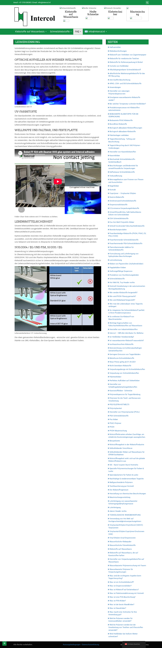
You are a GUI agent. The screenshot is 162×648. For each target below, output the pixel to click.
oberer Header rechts (118, 511)
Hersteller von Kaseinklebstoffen (123, 152)
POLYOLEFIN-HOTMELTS (119, 404)
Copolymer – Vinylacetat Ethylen (123, 193)
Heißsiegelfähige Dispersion (121, 271)
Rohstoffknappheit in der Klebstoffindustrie (127, 444)
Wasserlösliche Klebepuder (120, 542)
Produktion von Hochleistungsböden (124, 275)
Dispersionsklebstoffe (118, 205)
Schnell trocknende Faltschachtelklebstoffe (127, 226)
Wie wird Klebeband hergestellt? (122, 300)
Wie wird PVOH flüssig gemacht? (123, 296)
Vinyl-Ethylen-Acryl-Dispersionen (123, 538)
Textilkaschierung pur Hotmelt (122, 486)
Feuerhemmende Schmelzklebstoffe (124, 240)
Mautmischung (137, 13)
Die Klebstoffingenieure (119, 490)
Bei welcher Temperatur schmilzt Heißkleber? (128, 104)
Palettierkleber (115, 377)
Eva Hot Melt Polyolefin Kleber (122, 222)
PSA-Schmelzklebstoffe (119, 416)
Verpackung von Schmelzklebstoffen (124, 373)
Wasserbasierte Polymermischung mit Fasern (128, 565)
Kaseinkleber (115, 156)
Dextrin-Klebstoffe (117, 197)
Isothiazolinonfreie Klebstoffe (121, 344)
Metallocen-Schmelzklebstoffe (122, 358)
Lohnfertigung (115, 507)
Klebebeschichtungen (118, 51)
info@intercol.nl (44, 2)
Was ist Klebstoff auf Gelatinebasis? (124, 590)
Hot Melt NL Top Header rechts (122, 282)
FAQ (77, 31)
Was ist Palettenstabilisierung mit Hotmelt (127, 593)
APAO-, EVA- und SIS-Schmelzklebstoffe (125, 83)
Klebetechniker (115, 13)
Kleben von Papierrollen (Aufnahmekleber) (126, 264)
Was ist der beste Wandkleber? (122, 604)
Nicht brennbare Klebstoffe (120, 366)
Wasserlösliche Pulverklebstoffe (123, 545)
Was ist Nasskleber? (118, 608)
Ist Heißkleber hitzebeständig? (122, 337)
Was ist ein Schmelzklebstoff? (122, 582)
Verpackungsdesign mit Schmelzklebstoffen (127, 369)
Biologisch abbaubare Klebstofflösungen (126, 128)
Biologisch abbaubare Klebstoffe (123, 131)
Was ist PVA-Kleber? (118, 601)
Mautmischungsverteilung (120, 497)
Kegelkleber (114, 186)
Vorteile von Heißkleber (119, 66)
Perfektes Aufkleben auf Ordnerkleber (125, 381)
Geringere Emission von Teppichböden (125, 354)
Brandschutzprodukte (118, 230)
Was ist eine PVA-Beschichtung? (122, 597)
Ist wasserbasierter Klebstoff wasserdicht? (127, 340)
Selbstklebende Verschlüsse (121, 448)
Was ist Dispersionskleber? (121, 586)
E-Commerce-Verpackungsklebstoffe (124, 208)
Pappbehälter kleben (118, 267)
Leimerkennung (116, 260)
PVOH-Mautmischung (118, 431)
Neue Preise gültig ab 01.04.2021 (123, 362)
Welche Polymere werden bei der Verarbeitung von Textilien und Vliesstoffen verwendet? (125, 627)
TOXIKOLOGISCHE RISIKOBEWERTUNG (125, 515)
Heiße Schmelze (93, 13)
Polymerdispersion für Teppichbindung (125, 394)
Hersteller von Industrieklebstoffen (124, 329)
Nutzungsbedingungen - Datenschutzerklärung (81, 644)
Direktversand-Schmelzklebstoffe (123, 201)
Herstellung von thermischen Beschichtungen (128, 494)
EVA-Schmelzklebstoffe (119, 218)
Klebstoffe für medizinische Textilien (124, 58)
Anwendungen (115, 87)
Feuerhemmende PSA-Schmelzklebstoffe (126, 243)
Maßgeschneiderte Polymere (121, 482)
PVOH (112, 427)
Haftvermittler (115, 47)
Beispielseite (115, 441)
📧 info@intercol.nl (95, 31)
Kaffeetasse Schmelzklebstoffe (122, 172)
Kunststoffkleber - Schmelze (121, 391)
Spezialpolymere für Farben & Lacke (124, 475)
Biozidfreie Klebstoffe (118, 124)
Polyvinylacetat (116, 408)
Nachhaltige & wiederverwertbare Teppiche (127, 479)
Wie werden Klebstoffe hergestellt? (123, 292)
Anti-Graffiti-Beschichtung (120, 80)
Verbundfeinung (116, 176)
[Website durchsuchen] (147, 3)
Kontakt (113, 190)
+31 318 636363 (25, 2)
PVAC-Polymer (115, 423)
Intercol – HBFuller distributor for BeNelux (126, 333)
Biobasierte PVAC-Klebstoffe (121, 120)
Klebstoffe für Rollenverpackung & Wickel (126, 62)
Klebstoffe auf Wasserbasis (70, 14)
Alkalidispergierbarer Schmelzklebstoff (125, 70)
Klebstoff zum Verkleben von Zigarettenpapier (128, 55)
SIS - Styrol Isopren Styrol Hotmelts (124, 465)
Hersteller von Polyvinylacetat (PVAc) (125, 412)
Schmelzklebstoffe (60, 31)
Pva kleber (114, 419)
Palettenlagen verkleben (119, 135)
